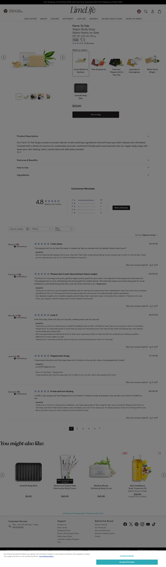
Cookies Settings (127, 556)
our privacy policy (46, 556)
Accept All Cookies (127, 562)
